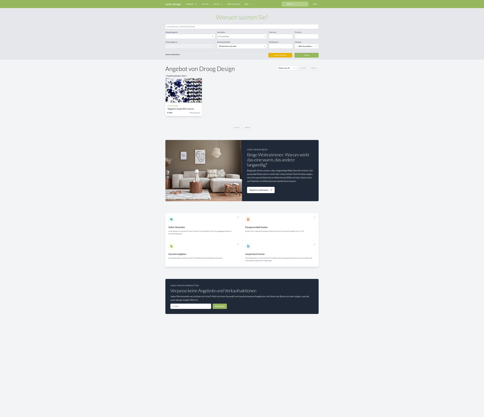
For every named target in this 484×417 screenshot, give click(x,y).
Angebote (190, 4)
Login (315, 4)
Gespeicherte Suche (255, 254)
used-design (173, 4)
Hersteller (221, 32)
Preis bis (298, 32)
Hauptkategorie (171, 32)
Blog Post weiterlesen (259, 190)
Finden (306, 55)
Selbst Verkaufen (233, 4)
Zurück (303, 68)
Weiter (313, 68)
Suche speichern (280, 55)
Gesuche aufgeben (177, 254)
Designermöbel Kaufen (256, 227)
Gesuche (205, 4)
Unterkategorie (171, 42)
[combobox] (241, 36)
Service (216, 4)
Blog (246, 4)
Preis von (272, 32)
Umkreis (298, 42)
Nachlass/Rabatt (223, 42)
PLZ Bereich (273, 42)
